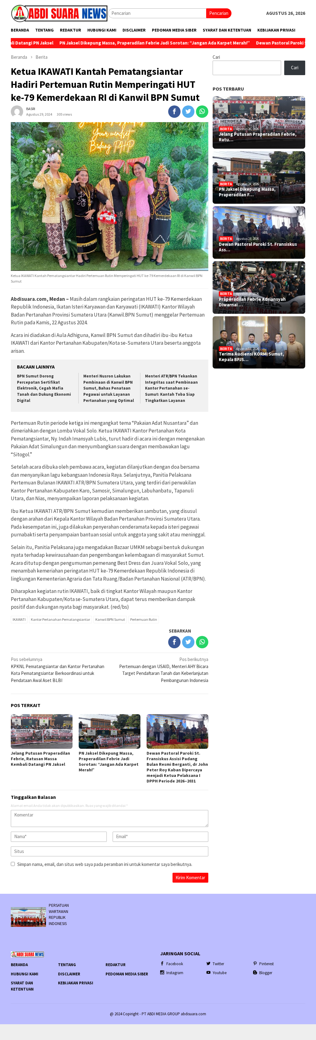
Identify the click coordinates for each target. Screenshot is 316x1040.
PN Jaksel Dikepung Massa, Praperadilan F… (247, 192)
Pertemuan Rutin (143, 619)
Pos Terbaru (228, 89)
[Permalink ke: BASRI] (17, 111)
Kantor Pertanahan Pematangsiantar (60, 619)
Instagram (174, 972)
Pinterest (266, 963)
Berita (226, 129)
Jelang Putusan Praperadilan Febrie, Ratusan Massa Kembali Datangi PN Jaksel (40, 758)
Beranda (19, 964)
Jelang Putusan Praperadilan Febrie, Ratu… (258, 137)
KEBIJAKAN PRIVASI (75, 983)
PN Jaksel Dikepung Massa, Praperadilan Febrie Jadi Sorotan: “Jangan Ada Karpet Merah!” (126, 43)
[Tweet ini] (188, 111)
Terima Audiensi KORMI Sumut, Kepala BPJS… (251, 356)
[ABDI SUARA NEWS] (59, 13)
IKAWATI (19, 619)
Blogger (265, 972)
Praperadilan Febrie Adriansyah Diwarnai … (252, 302)
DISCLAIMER (69, 974)
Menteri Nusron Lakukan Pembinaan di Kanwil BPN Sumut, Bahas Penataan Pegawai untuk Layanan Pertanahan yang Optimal (108, 388)
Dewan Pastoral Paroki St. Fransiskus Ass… (258, 247)
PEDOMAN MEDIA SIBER (127, 974)
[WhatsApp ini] (202, 111)
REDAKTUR (116, 964)
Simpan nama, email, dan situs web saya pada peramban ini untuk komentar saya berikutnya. (104, 864)
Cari (216, 57)
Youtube (220, 972)
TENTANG (67, 964)
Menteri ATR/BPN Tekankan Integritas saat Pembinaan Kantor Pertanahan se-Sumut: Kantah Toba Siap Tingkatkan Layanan (171, 388)
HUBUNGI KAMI (24, 974)
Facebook (174, 963)
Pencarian (218, 13)
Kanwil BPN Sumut (110, 619)
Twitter (218, 963)
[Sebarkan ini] (174, 111)
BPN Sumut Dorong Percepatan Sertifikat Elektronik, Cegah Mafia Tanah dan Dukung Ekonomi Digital (44, 388)
